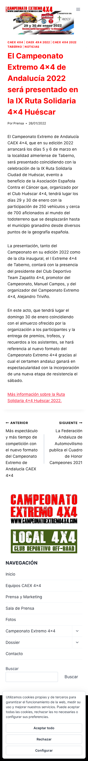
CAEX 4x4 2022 (38, 42)
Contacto (14, 653)
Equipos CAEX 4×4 (23, 585)
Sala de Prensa (20, 608)
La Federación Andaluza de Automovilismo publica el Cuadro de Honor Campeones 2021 (65, 443)
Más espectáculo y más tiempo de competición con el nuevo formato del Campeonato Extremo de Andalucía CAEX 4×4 (22, 449)
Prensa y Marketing (24, 596)
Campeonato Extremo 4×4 (30, 631)
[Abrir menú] (78, 9)
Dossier (13, 642)
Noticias (32, 46)
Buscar (12, 668)
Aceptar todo (44, 728)
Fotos (11, 619)
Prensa (18, 123)
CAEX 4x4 (15, 42)
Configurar (44, 750)
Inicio (10, 574)
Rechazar (44, 739)
